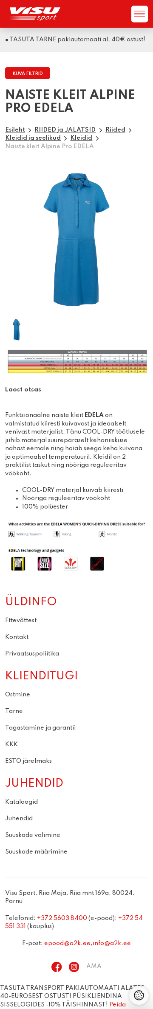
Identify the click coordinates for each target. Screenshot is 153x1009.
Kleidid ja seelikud (33, 138)
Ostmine (17, 695)
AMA (94, 966)
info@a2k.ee (112, 943)
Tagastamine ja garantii (40, 728)
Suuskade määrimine (36, 852)
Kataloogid (21, 802)
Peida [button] (117, 1005)
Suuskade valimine (32, 835)
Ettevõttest (21, 621)
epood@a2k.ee (67, 943)
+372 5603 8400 (62, 918)
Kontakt (16, 637)
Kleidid (81, 138)
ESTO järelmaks (28, 761)
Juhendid (19, 819)
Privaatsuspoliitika (32, 654)
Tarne (14, 711)
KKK (11, 744)
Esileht (15, 130)
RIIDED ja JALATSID (65, 130)
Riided (115, 130)
